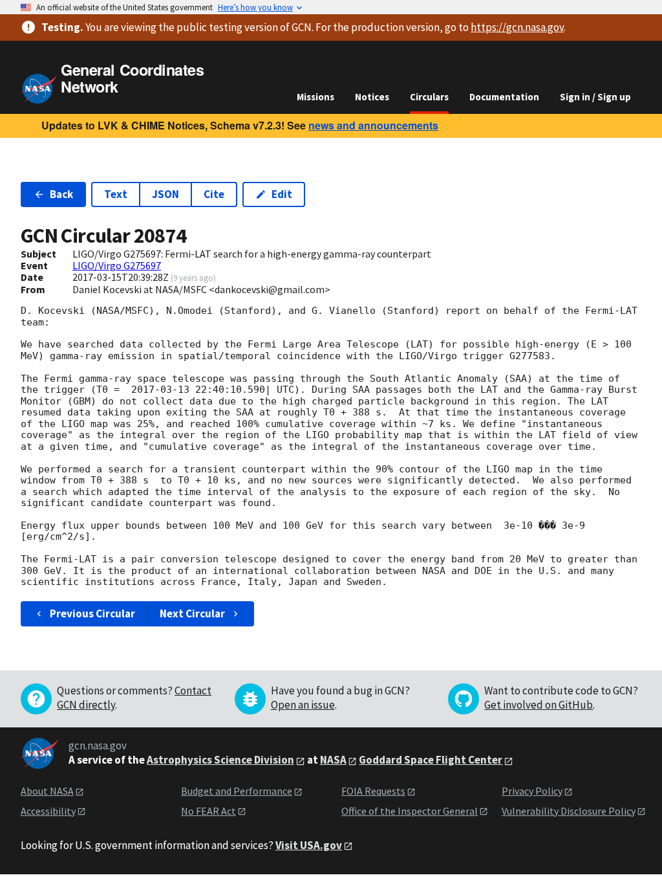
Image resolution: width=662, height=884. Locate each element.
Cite (214, 194)
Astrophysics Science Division (220, 760)
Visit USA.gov (308, 845)
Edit (282, 194)
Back (61, 194)
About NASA (47, 790)
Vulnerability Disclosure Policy (568, 810)
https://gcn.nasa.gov (517, 27)
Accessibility (48, 810)
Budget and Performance (236, 790)
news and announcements (373, 125)
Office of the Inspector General (409, 810)
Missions (315, 97)
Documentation (504, 97)
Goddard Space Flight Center (430, 760)
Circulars (429, 97)
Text (115, 194)
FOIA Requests (373, 790)
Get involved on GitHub (538, 705)
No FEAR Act (208, 810)
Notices (372, 97)
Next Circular (192, 613)
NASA (333, 760)
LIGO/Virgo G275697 (116, 265)
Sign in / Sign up (595, 97)
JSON (165, 194)
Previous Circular (92, 613)
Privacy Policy (532, 790)
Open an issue (303, 705)
